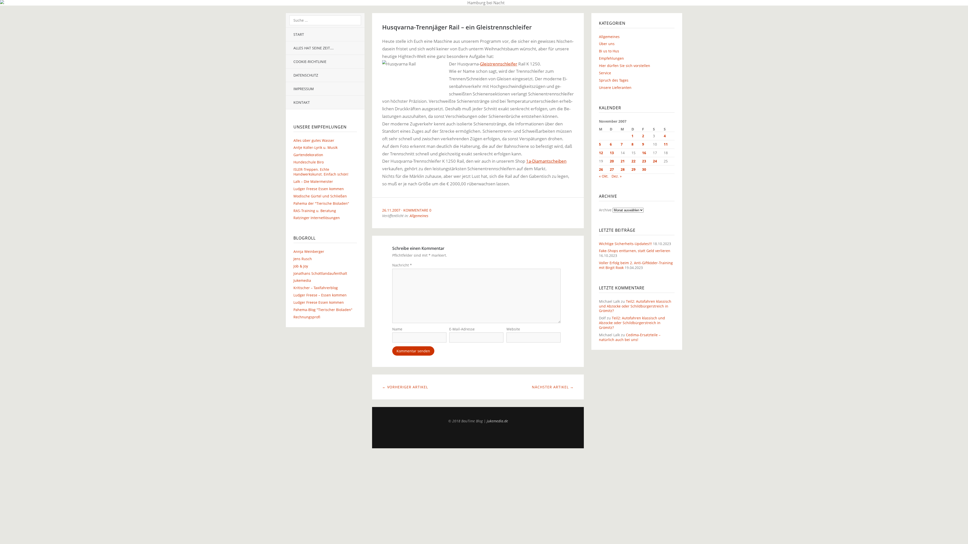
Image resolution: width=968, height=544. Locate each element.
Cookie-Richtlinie (309, 61)
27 (612, 169)
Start (298, 34)
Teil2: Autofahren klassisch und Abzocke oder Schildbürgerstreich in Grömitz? (635, 306)
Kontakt (301, 102)
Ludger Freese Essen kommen (318, 188)
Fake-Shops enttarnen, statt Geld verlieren (634, 250)
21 (623, 161)
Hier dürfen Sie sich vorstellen (624, 65)
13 (612, 152)
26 (601, 169)
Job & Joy (300, 266)
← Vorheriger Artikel (405, 387)
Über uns (607, 43)
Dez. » (617, 176)
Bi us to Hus (609, 51)
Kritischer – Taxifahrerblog (315, 287)
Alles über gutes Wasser (313, 140)
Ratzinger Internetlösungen (316, 217)
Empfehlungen (611, 58)
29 (633, 169)
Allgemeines (419, 215)
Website (513, 329)
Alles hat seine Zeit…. (313, 48)
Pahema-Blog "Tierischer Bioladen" (322, 309)
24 (655, 161)
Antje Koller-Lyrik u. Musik (315, 147)
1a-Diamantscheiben (546, 161)
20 (612, 161)
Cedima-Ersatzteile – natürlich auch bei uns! (629, 337)
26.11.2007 (391, 210)
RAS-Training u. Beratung (314, 210)
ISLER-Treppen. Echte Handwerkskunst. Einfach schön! (320, 172)
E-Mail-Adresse (462, 329)
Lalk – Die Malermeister (313, 181)
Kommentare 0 (417, 210)
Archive (605, 210)
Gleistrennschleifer (498, 64)
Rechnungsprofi (306, 317)
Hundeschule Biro (308, 162)
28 (623, 169)
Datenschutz (305, 75)
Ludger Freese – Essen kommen (320, 295)
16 (644, 152)
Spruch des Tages (613, 80)
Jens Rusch (302, 258)
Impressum (303, 88)
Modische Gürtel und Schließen (320, 196)
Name (397, 329)
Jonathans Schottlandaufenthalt (320, 273)
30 (644, 169)
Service (605, 73)
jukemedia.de (497, 421)
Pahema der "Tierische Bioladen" (321, 203)
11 (666, 144)
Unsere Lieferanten (615, 87)
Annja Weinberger (308, 251)
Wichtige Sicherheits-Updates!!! (625, 243)
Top (478, 435)
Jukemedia (302, 280)
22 (633, 161)
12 (601, 152)
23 (644, 161)
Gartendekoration (308, 154)
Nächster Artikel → (553, 387)
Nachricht (402, 265)
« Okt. (604, 176)
